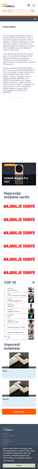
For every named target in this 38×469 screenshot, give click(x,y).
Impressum (6, 445)
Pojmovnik (6, 443)
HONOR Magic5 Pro (15, 300)
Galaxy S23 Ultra (13, 310)
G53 (11, 316)
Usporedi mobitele (8, 441)
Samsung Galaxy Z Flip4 (16, 327)
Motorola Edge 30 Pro (16, 332)
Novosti (5, 434)
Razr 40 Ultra (12, 289)
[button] (35, 19)
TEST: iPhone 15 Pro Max (17, 295)
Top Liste (5, 437)
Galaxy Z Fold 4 (13, 321)
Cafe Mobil (6, 439)
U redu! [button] (19, 465)
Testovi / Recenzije (8, 435)
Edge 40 (11, 305)
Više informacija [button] (8, 460)
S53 (9, 337)
